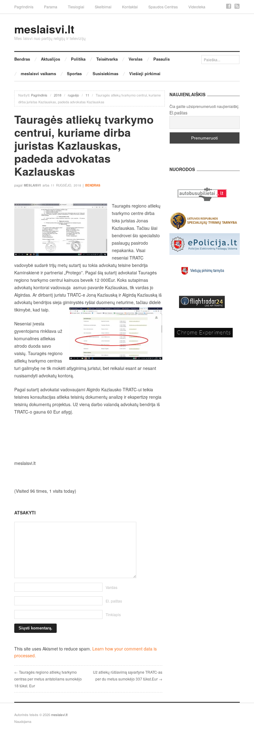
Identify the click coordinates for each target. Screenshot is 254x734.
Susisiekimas (105, 73)
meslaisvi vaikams (38, 73)
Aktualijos (50, 59)
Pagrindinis (23, 6)
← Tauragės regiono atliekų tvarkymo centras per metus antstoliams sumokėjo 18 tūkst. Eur (48, 678)
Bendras (22, 59)
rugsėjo (73, 94)
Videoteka (196, 6)
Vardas (111, 587)
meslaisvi (32, 185)
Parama (50, 6)
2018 (57, 94)
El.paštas (178, 112)
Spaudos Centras (163, 6)
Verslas (135, 59)
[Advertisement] (88, 437)
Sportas (74, 73)
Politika (78, 59)
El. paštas (114, 600)
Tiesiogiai (76, 6)
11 (87, 94)
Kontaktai (130, 6)
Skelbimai (103, 6)
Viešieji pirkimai (144, 73)
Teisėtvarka (107, 59)
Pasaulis (161, 59)
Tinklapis (113, 614)
